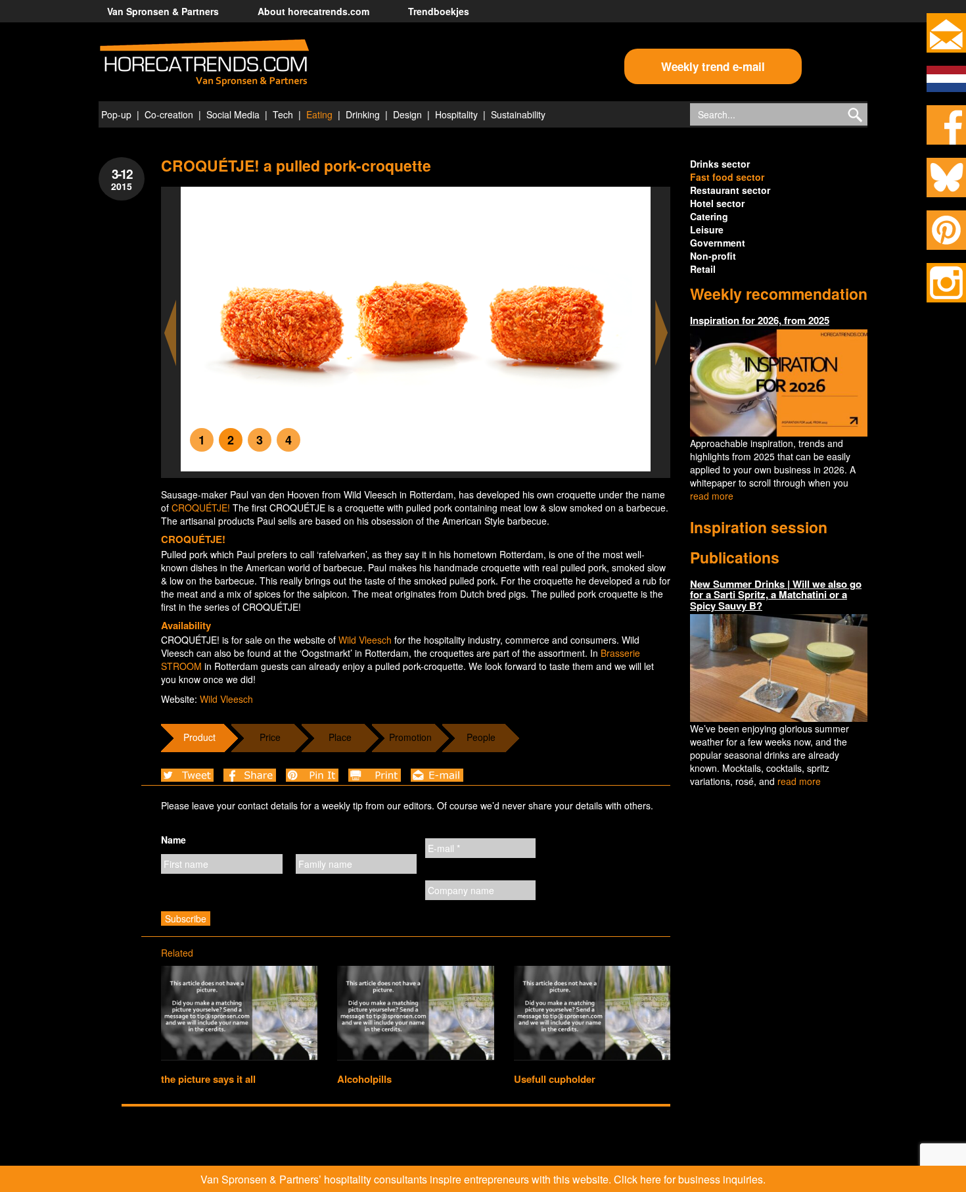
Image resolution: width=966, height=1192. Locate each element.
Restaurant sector (730, 190)
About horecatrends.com (313, 11)
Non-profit (713, 255)
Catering (709, 216)
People (481, 737)
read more (711, 495)
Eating (319, 114)
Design (407, 114)
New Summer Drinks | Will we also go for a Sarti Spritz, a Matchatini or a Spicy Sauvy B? (776, 595)
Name (173, 840)
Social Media (233, 114)
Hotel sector (717, 203)
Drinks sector (720, 163)
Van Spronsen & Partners (163, 11)
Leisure (707, 229)
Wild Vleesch (365, 639)
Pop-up (116, 114)
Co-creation (169, 114)
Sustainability (518, 114)
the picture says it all (208, 1079)
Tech (283, 114)
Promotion (410, 737)
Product (199, 737)
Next (661, 333)
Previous (170, 333)
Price (270, 737)
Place (340, 737)
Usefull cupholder (554, 1079)
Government (717, 242)
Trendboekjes (438, 11)
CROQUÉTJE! (201, 507)
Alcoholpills (364, 1079)
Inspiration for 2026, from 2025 (759, 320)
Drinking (363, 114)
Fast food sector (727, 176)
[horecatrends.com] (204, 63)
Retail (703, 268)
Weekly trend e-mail (713, 66)
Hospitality (456, 114)
